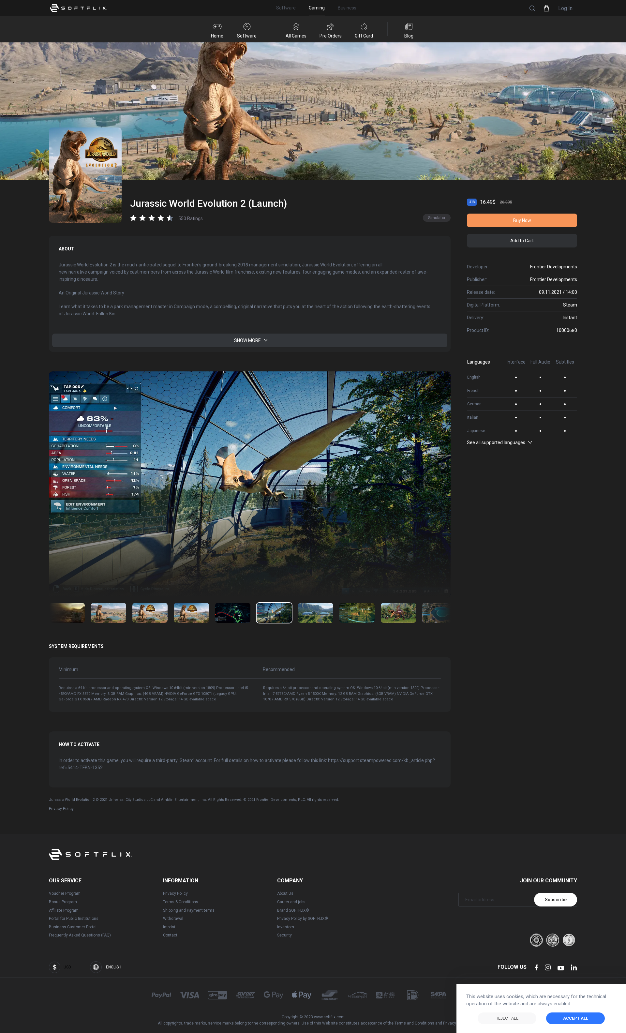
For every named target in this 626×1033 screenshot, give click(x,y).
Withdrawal (173, 918)
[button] (532, 8)
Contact (170, 935)
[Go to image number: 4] (232, 613)
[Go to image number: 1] (108, 613)
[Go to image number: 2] (150, 613)
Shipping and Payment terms (189, 910)
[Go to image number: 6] (315, 613)
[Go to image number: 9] (439, 613)
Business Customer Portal (73, 927)
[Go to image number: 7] (357, 613)
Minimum (68, 669)
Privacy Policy (61, 808)
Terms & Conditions (180, 902)
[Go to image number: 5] (274, 613)
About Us (285, 893)
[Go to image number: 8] (398, 613)
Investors (285, 927)
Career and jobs (291, 902)
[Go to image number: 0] (67, 613)
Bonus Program (63, 902)
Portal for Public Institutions (73, 918)
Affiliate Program (64, 910)
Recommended (279, 669)
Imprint (169, 927)
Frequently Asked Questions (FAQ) (80, 935)
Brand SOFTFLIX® (293, 910)
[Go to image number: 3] (191, 613)
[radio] (133, 218)
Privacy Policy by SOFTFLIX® (302, 918)
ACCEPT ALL (575, 1018)
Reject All (507, 1018)
